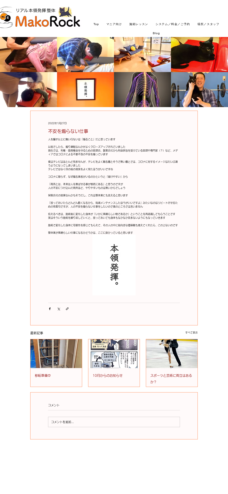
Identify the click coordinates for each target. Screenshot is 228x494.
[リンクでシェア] (67, 308)
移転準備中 (43, 375)
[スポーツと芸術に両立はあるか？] (172, 353)
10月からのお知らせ (108, 375)
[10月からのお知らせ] (114, 353)
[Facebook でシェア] (49, 308)
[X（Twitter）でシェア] (58, 308)
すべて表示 (191, 332)
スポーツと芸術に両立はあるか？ (171, 379)
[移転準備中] (56, 353)
